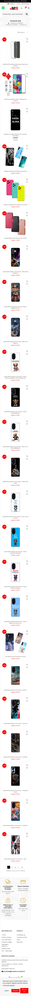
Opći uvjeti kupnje (6, 939)
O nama (4, 935)
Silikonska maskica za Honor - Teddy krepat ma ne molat (15, 622)
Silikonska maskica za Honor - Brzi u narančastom (15, 307)
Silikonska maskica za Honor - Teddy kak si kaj (15, 482)
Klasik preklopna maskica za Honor (15, 238)
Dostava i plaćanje (6, 937)
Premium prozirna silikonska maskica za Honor (15, 65)
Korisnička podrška (22, 937)
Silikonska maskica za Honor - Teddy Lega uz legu (15, 517)
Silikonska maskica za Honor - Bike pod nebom (15, 342)
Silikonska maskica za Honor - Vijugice (15, 723)
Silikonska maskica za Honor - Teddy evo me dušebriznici (15, 447)
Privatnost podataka (7, 942)
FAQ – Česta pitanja (7, 951)
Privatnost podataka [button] (9, 985)
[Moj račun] (21, 8)
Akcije (18, 939)
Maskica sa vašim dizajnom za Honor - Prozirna (15, 135)
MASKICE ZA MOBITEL (17, 23)
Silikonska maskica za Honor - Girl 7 (15, 859)
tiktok (18, 3)
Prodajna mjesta (6, 948)
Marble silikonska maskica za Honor (15, 171)
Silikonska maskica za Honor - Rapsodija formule (15, 272)
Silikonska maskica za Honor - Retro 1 (15, 690)
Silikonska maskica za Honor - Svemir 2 (15, 757)
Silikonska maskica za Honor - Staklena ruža (15, 791)
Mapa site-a (20, 942)
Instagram (26, 3)
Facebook (11, 3)
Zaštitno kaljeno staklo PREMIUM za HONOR (15, 100)
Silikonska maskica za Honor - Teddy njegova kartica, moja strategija (15, 377)
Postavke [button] (15, 990)
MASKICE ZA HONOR (12, 24)
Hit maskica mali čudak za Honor (15, 656)
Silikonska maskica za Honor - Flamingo (15, 825)
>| (21, 867)
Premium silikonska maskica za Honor (15, 204)
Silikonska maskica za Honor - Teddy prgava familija (15, 587)
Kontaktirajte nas (21, 935)
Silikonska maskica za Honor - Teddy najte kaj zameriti (15, 552)
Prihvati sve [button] (24, 990)
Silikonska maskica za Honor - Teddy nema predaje (15, 412)
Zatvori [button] (7, 990)
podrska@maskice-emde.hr (14, 971)
